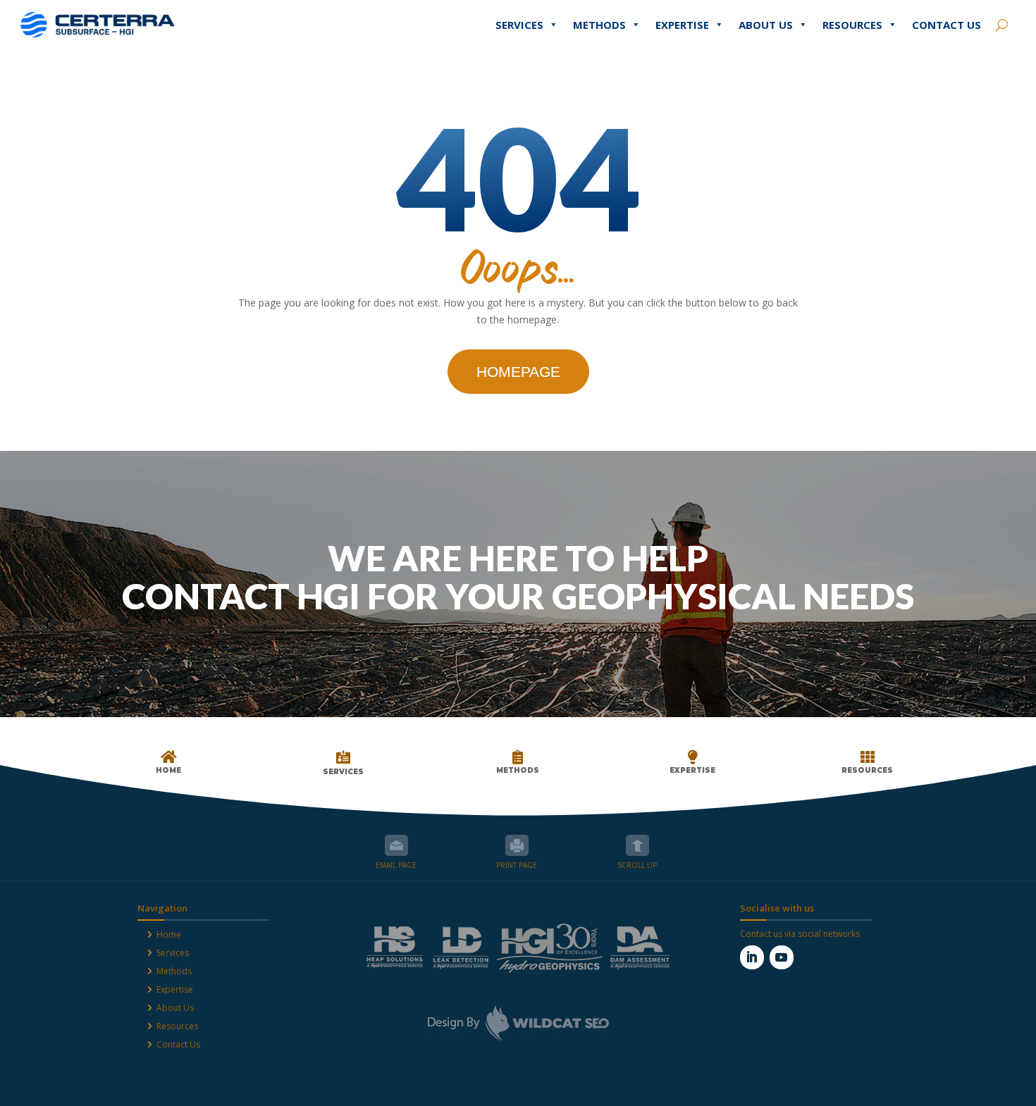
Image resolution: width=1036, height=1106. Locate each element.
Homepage (518, 372)
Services (519, 25)
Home (168, 934)
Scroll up (637, 845)
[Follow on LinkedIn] (752, 957)
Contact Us (946, 25)
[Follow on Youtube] (782, 957)
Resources (852, 25)
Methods (599, 25)
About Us (766, 25)
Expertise (682, 25)
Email (396, 845)
